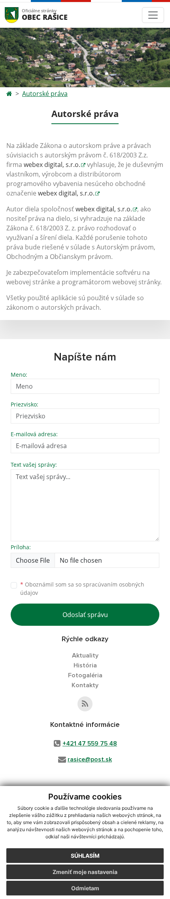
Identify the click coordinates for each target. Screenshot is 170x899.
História (85, 665)
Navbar (19, 15)
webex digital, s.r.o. (52, 164)
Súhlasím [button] (85, 855)
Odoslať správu (85, 614)
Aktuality (85, 655)
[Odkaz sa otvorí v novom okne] (85, 703)
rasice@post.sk (90, 759)
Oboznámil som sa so (82, 588)
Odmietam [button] (85, 888)
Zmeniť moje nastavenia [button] (85, 871)
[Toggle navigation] (153, 15)
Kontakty (85, 685)
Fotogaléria (85, 675)
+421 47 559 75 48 (89, 743)
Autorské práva (45, 93)
